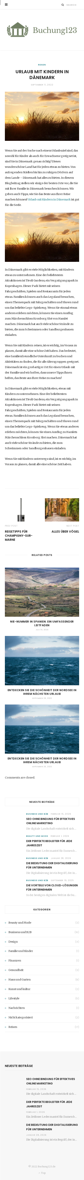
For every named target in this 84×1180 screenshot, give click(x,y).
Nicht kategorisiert (20, 1017)
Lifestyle (13, 998)
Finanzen (14, 960)
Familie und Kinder (20, 951)
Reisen (42, 64)
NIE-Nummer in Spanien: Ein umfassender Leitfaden (42, 623)
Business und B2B (37, 814)
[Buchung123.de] (42, 30)
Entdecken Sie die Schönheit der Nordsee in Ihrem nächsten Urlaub (42, 692)
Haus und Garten (19, 979)
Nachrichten (16, 1008)
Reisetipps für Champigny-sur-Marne (18, 535)
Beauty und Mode (37, 836)
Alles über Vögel (65, 531)
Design (13, 941)
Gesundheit (15, 970)
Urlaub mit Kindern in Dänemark (49, 199)
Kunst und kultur (19, 989)
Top (43, 1172)
